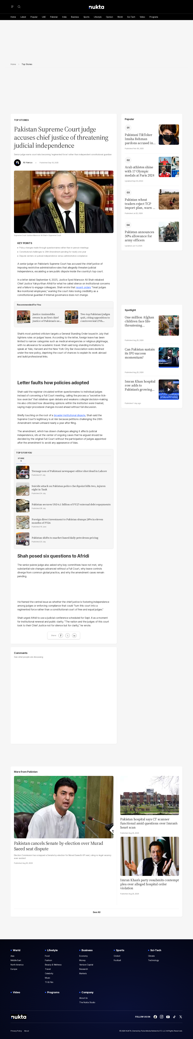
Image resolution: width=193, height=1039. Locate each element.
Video (142, 17)
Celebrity (49, 973)
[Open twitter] (180, 1017)
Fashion (48, 960)
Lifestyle (97, 17)
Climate (151, 956)
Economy (83, 956)
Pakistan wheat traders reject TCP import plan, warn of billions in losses (140, 204)
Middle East (16, 960)
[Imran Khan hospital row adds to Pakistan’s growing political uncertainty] (169, 389)
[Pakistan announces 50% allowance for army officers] (169, 231)
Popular (34, 17)
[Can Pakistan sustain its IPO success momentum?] (169, 357)
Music (47, 978)
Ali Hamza (27, 162)
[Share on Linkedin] (74, 635)
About (26, 1031)
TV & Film (49, 982)
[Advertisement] (96, 93)
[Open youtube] (168, 1017)
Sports (86, 17)
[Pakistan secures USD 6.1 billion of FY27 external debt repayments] (22, 505)
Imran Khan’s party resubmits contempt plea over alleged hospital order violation (149, 884)
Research (83, 969)
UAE (44, 17)
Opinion (109, 17)
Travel (48, 969)
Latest (23, 17)
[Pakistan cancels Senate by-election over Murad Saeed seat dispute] (63, 807)
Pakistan (54, 17)
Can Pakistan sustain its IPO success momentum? (140, 353)
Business (75, 17)
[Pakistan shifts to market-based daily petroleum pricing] (22, 539)
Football (117, 960)
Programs (153, 17)
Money (82, 960)
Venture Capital (86, 964)
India (64, 17)
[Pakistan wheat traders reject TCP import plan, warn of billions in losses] (169, 199)
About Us (83, 998)
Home (13, 17)
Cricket (117, 956)
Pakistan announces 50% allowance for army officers (139, 236)
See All (96, 912)
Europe (14, 969)
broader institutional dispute (69, 415)
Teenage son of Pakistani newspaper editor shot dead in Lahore (69, 471)
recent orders (83, 287)
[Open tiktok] (174, 1017)
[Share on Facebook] (60, 635)
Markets (83, 973)
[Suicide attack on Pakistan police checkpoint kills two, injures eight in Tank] (22, 489)
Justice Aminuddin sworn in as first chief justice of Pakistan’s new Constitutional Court (47, 318)
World (120, 17)
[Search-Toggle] (19, 6)
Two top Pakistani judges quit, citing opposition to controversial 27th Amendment (95, 318)
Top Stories (21, 120)
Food (47, 956)
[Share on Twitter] (67, 635)
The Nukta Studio (87, 1002)
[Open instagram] (161, 1017)
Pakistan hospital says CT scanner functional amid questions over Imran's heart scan (148, 823)
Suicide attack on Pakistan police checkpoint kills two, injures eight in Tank (69, 487)
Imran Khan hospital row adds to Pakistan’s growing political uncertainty (140, 385)
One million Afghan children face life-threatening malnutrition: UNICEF (139, 321)
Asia (12, 956)
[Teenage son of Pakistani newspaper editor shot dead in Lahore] (22, 472)
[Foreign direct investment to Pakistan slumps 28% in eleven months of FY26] (22, 522)
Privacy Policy (16, 1031)
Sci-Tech (131, 17)
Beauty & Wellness (53, 964)
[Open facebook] (155, 1017)
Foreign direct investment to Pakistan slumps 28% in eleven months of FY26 (67, 521)
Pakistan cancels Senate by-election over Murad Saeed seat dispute (58, 846)
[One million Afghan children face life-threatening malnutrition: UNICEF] (169, 325)
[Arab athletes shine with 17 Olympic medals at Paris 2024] (169, 166)
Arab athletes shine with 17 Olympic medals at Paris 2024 (139, 171)
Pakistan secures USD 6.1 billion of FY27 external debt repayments (71, 504)
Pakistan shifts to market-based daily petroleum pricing (65, 537)
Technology (153, 960)
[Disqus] (63, 699)
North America (17, 964)
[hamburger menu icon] (12, 6)
